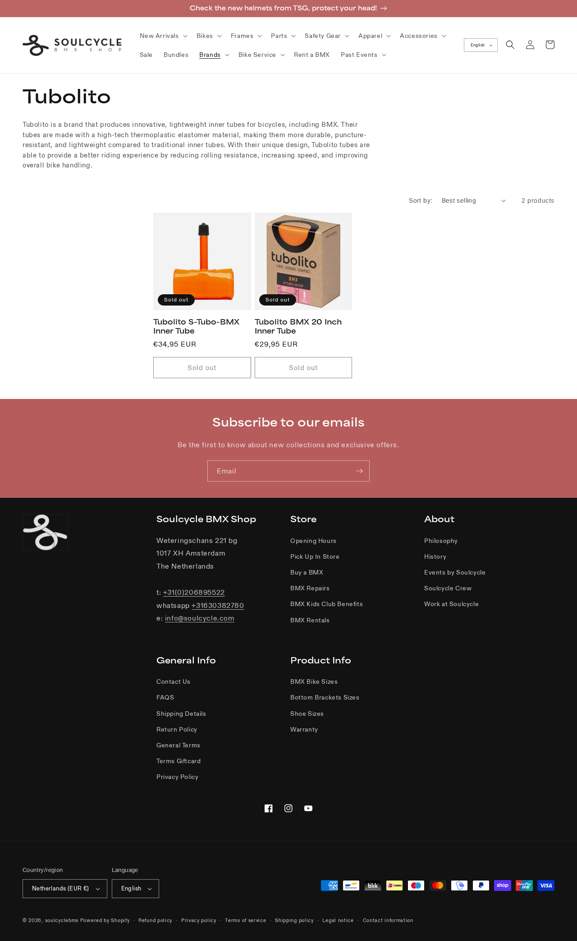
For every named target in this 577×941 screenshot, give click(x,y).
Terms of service (245, 920)
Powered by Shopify (105, 920)
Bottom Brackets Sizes (325, 697)
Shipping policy (294, 920)
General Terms (178, 745)
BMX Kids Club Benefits (326, 604)
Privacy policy (198, 920)
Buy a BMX (306, 572)
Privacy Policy (177, 777)
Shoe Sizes (307, 713)
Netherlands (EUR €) (60, 888)
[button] (162, 35)
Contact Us (173, 681)
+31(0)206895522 (194, 592)
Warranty (304, 729)
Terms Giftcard (178, 761)
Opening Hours (313, 541)
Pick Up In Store (315, 556)
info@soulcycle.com (199, 617)
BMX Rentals (310, 620)
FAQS (165, 697)
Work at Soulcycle (451, 604)
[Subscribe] (359, 471)
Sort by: (420, 200)
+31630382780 (218, 605)
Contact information (388, 920)
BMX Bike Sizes (314, 681)
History (435, 556)
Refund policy (155, 920)
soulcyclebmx (61, 920)
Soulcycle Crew (448, 588)
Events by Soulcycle (454, 572)
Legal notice (337, 920)
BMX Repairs (310, 588)
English (478, 45)
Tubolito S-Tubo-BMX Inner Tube (196, 326)
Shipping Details (181, 713)
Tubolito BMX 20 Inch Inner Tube (298, 326)
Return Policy (176, 729)
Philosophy (441, 541)
